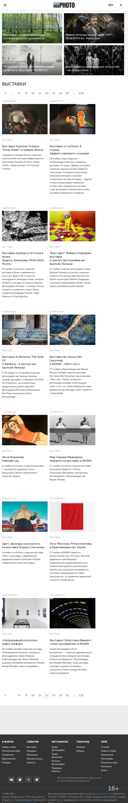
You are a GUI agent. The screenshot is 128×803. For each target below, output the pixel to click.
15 (67, 93)
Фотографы (107, 758)
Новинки (80, 747)
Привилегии (107, 754)
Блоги (104, 770)
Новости (31, 762)
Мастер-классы (34, 758)
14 (60, 93)
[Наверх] (124, 793)
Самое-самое (9, 747)
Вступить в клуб (109, 762)
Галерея (6, 762)
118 (81, 93)
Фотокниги (106, 766)
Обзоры (80, 751)
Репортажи (32, 754)
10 (32, 93)
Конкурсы (32, 751)
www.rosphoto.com (68, 781)
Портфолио (8, 754)
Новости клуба (108, 751)
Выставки (7, 140)
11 (39, 93)
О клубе (105, 747)
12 (46, 93)
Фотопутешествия (11, 751)
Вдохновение (9, 758)
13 (53, 93)
